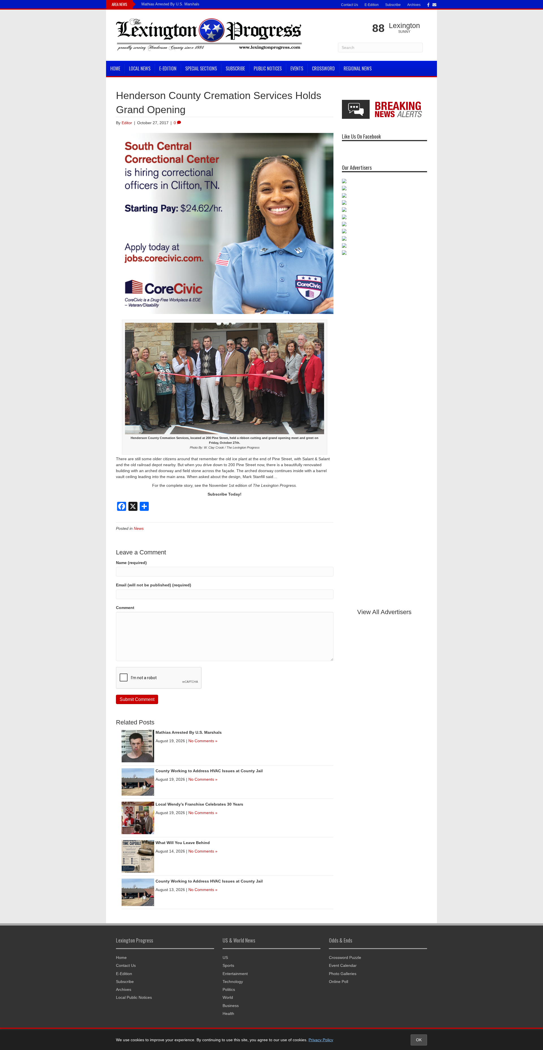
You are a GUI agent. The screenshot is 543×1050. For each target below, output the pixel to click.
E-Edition (372, 5)
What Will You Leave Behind (183, 842)
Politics (229, 989)
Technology (233, 981)
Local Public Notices (134, 997)
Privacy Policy (321, 1040)
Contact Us (349, 5)
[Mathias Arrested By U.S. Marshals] (138, 745)
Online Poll (338, 981)
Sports (228, 965)
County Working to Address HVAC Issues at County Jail (209, 771)
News (139, 528)
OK (419, 1040)
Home (115, 68)
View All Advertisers (384, 612)
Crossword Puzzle (345, 957)
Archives (414, 5)
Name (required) (131, 562)
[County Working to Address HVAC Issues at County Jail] (138, 781)
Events (296, 68)
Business (231, 1005)
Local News (139, 68)
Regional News (358, 68)
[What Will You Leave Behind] (138, 856)
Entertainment (235, 973)
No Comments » (202, 741)
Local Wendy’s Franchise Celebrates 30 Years (199, 804)
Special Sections (201, 68)
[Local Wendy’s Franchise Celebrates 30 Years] (138, 817)
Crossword (323, 68)
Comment (125, 607)
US (225, 957)
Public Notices (268, 68)
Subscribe (393, 5)
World (228, 997)
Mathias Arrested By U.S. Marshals (170, 4)
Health (228, 1013)
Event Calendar (343, 965)
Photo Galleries (342, 973)
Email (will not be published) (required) (153, 585)
